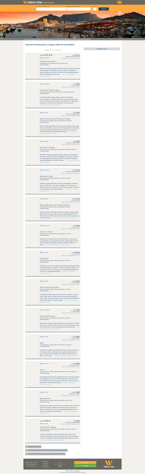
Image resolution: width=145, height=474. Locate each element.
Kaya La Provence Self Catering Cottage (55, 119)
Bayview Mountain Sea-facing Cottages (55, 205)
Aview (42, 370)
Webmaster (45, 461)
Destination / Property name (42, 6)
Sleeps (94, 6)
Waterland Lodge (46, 176)
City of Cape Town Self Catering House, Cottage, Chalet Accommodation (47, 450)
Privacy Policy (45, 467)
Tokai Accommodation (34, 446)
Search (103, 9)
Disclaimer (45, 465)
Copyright (45, 463)
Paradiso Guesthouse (48, 61)
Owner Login (85, 465)
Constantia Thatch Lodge (49, 90)
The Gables (44, 259)
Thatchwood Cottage (48, 427)
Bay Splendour (45, 398)
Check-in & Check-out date (73, 6)
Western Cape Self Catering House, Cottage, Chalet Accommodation (46, 454)
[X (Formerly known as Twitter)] (60, 466)
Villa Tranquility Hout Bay (49, 287)
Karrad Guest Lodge (47, 316)
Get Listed (31, 466)
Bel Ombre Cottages (47, 148)
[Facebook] (59, 466)
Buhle (42, 343)
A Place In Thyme (46, 232)
